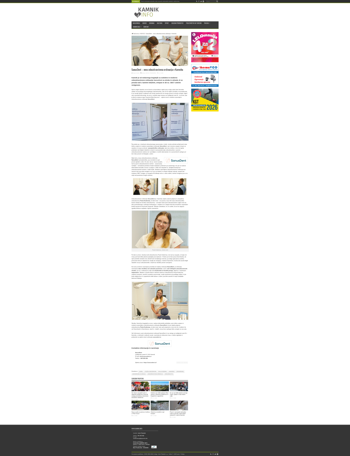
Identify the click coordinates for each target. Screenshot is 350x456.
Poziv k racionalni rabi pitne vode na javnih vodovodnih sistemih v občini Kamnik (161, 1)
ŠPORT (167, 23)
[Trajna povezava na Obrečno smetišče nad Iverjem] (160, 410)
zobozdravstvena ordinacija (155, 373)
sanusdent (171, 371)
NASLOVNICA (136, 23)
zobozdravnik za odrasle (139, 373)
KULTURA (159, 23)
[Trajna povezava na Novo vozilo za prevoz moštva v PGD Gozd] (141, 410)
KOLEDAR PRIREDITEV (177, 23)
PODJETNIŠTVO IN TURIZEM (193, 23)
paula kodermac (162, 371)
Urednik (137, 73)
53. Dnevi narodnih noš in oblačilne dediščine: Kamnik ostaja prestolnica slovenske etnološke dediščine (140, 395)
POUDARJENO (153, 73)
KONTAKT (146, 27)
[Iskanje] (217, 1)
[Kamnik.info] (145, 17)
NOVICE (145, 23)
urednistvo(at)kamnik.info (140, 438)
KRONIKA (151, 23)
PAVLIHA (206, 23)
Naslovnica (136, 33)
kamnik (141, 371)
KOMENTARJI (136, 27)
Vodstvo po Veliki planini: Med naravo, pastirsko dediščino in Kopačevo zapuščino (159, 394)
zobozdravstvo (169, 373)
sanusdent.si (157, 337)
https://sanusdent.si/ (150, 362)
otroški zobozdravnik (150, 371)
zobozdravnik (180, 371)
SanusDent (158, 80)
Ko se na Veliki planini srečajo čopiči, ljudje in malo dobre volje (178, 394)
